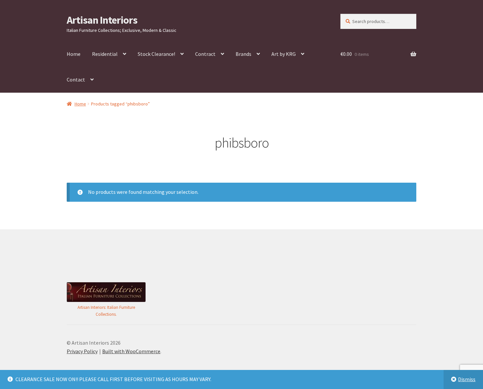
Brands (243, 54)
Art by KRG (283, 54)
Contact (76, 79)
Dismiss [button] (466, 379)
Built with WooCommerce (131, 351)
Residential (105, 54)
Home (73, 54)
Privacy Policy (82, 351)
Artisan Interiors (102, 20)
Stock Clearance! (156, 54)
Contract (205, 54)
